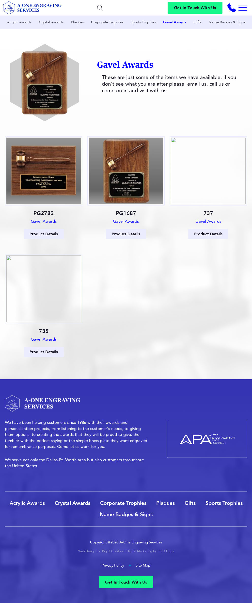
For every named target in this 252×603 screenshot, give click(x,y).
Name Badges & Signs (227, 22)
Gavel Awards (174, 22)
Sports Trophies (143, 22)
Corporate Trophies (107, 22)
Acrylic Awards (19, 22)
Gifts (197, 22)
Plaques (77, 22)
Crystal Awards (51, 22)
